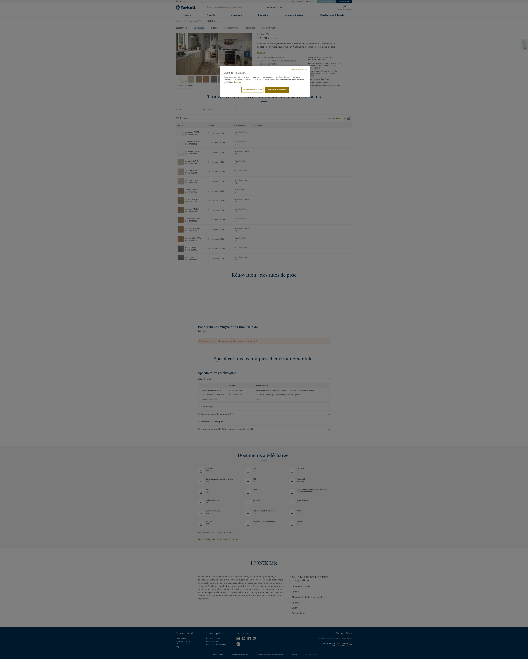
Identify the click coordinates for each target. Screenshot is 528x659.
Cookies (237, 82)
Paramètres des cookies (252, 89)
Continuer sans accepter (299, 69)
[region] (265, 81)
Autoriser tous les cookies (277, 89)
